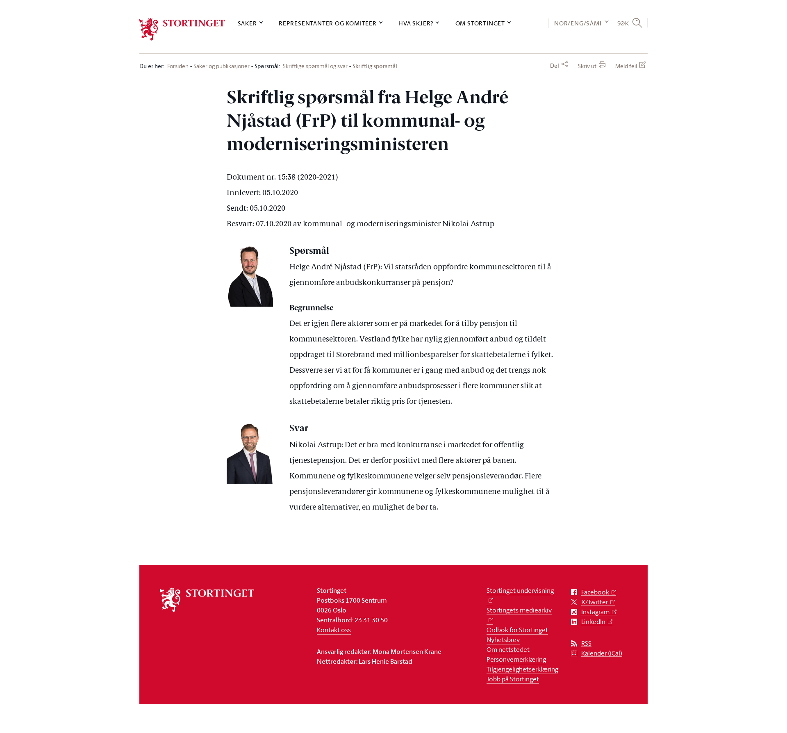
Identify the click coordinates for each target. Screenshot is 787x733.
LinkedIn (593, 621)
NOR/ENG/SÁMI (578, 23)
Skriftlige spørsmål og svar (315, 66)
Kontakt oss (334, 629)
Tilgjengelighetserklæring (522, 669)
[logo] (182, 29)
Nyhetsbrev (503, 639)
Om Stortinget (480, 23)
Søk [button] (623, 23)
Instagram (595, 611)
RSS (586, 643)
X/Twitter (594, 602)
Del (554, 65)
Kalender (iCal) (601, 653)
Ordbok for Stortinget (517, 629)
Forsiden (178, 66)
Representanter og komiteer (328, 23)
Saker (247, 23)
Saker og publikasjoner (221, 66)
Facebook (595, 592)
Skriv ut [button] (587, 66)
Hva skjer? (415, 23)
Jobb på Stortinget (513, 678)
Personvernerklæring (516, 659)
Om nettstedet (508, 649)
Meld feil (626, 66)
